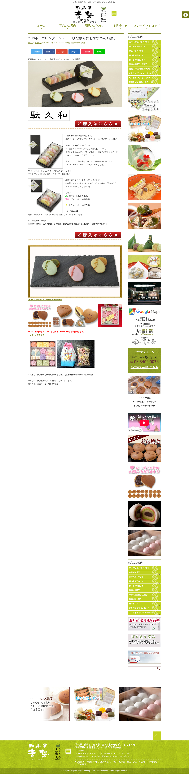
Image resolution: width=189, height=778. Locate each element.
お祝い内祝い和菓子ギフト (140, 69)
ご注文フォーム (144, 352)
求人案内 (82, 764)
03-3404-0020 (147, 330)
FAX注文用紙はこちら (144, 367)
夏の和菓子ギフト (136, 55)
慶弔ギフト (133, 604)
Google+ (61, 52)
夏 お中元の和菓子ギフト (139, 568)
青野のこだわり (94, 25)
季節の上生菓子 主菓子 (138, 595)
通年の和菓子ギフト (137, 46)
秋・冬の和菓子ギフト (138, 60)
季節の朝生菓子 (135, 599)
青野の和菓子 (134, 572)
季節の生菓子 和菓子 (138, 64)
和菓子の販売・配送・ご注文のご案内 (129, 762)
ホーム (41, 25)
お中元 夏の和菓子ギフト (139, 42)
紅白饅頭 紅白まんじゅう (140, 78)
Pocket (87, 52)
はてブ (74, 52)
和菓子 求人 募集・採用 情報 (141, 82)
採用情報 (153, 762)
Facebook (49, 52)
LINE (99, 52)
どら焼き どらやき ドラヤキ (140, 73)
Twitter (37, 52)
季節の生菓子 (134, 590)
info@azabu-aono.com (148, 334)
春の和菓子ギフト (136, 51)
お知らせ (38, 43)
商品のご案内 (67, 25)
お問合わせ (120, 25)
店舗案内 (81, 762)
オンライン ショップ (147, 25)
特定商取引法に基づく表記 (99, 762)
